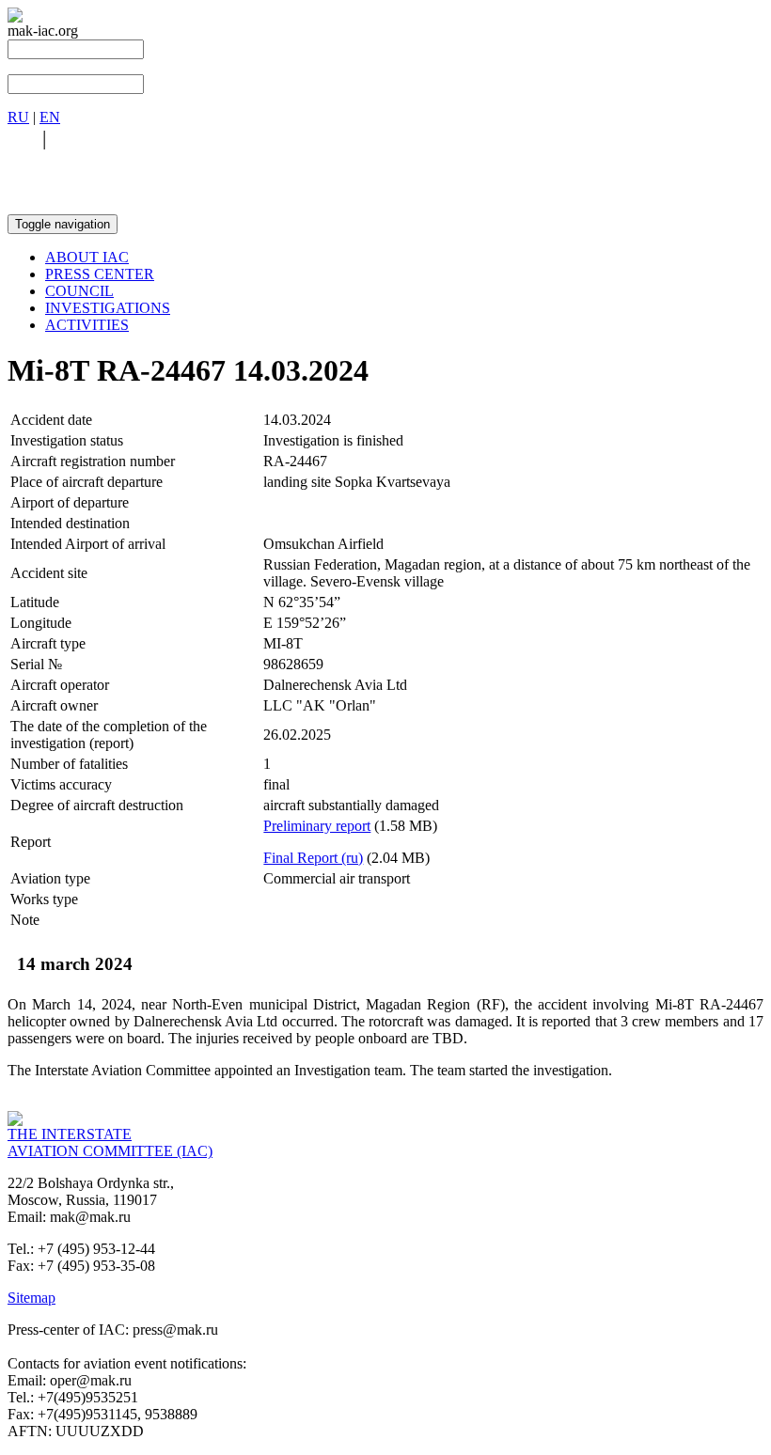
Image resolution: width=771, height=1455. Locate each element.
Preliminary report (316, 826)
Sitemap (31, 1298)
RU (18, 117)
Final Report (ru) (313, 858)
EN (49, 117)
